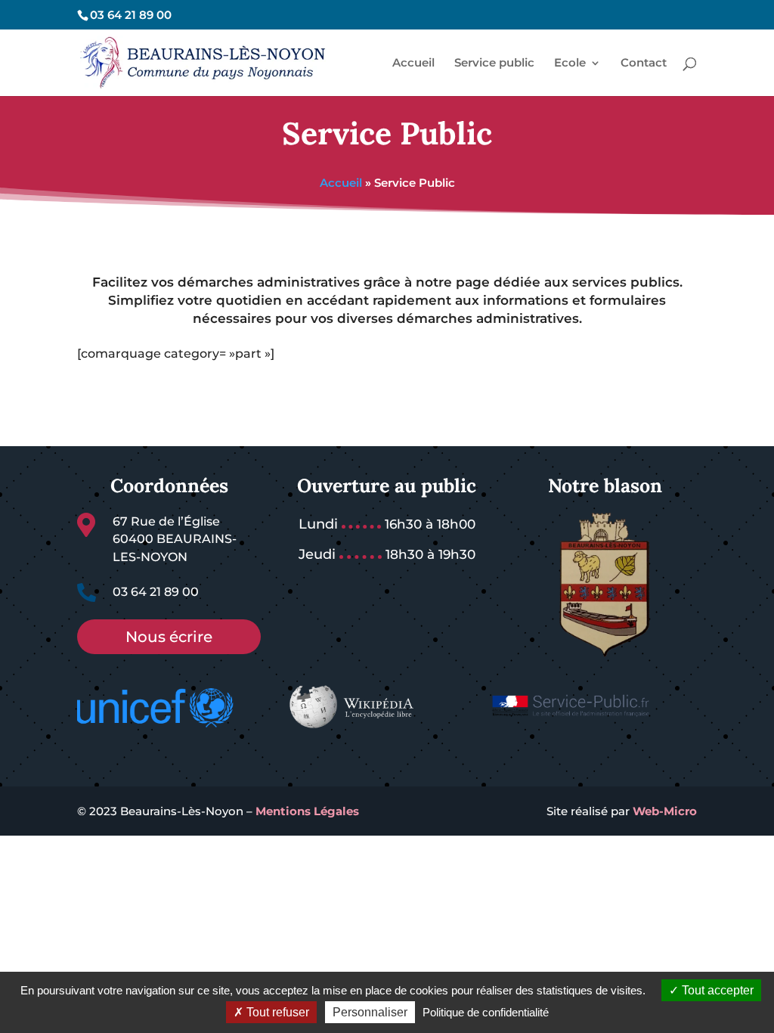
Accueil (341, 182)
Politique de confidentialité (486, 1012)
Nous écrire (168, 637)
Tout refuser (276, 1012)
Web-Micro (665, 811)
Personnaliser (370, 1012)
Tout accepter (716, 990)
